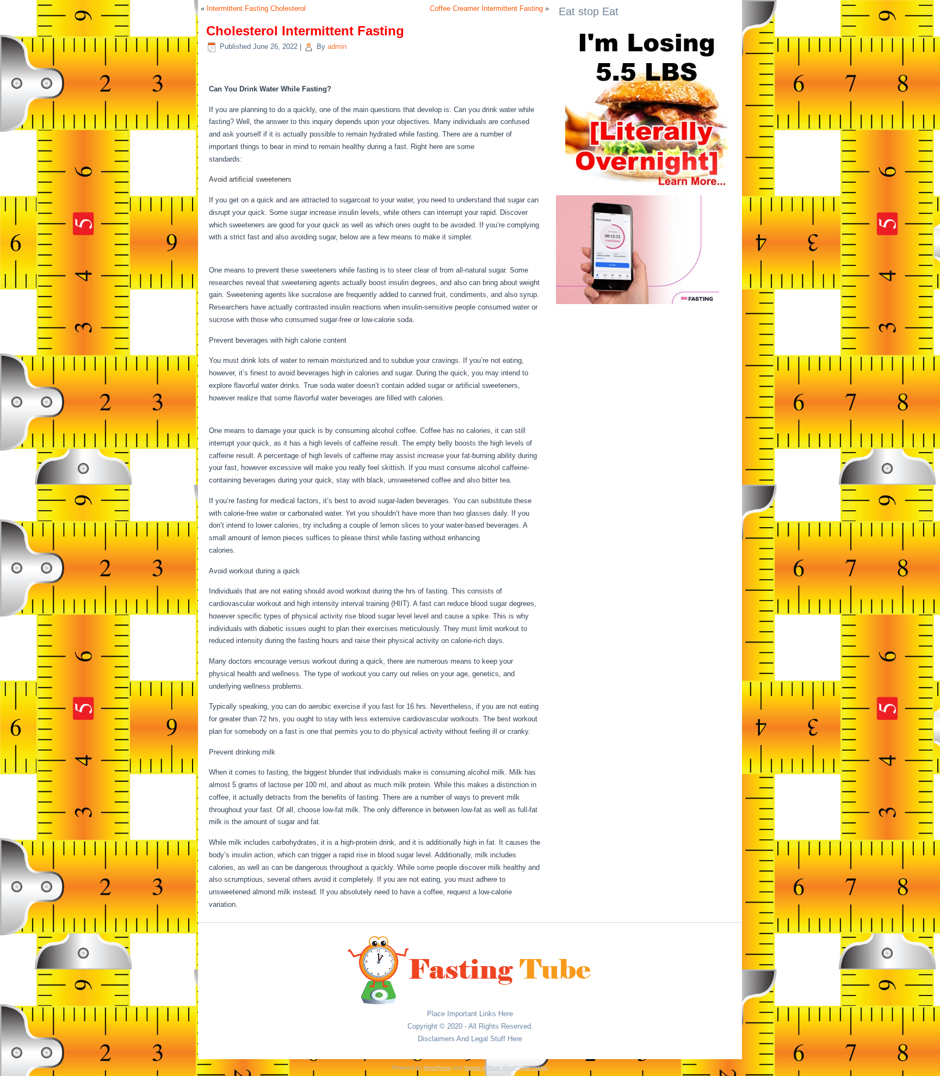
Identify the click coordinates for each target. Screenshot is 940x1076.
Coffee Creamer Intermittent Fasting (486, 8)
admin (337, 46)
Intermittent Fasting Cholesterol (256, 8)
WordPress (437, 1068)
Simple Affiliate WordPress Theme (506, 1068)
